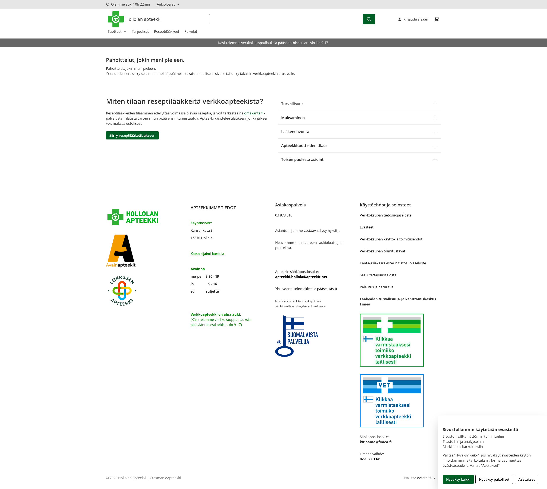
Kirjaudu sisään (415, 19)
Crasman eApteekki (165, 478)
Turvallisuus (292, 103)
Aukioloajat (166, 4)
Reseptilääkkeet (166, 31)
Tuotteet (115, 31)
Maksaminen (293, 117)
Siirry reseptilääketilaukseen (132, 135)
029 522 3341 (370, 459)
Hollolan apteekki (143, 19)
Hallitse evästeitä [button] (418, 478)
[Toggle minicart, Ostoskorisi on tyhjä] (436, 19)
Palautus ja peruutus (376, 287)
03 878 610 (283, 215)
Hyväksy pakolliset (494, 479)
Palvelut (190, 31)
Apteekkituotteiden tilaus (304, 145)
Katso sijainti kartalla (207, 253)
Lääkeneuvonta (295, 131)
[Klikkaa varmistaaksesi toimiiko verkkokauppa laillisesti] (400, 340)
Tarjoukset (140, 31)
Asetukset (526, 479)
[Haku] (369, 19)
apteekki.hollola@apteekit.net (301, 276)
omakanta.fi (253, 113)
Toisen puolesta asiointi (303, 159)
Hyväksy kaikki (458, 479)
